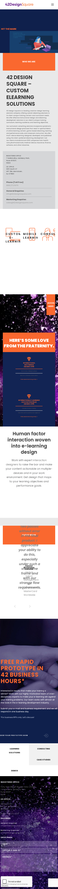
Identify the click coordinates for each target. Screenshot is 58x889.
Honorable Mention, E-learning (29, 408)
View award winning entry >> (29, 379)
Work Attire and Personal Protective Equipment (29, 412)
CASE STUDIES (43, 760)
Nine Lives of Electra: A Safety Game (29, 375)
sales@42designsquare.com (19, 202)
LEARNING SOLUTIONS (14, 751)
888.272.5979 (12, 185)
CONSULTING (43, 749)
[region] (29, 38)
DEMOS (14, 770)
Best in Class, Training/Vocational (29, 371)
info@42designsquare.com (18, 194)
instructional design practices (17, 129)
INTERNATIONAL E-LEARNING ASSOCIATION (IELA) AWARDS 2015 (29, 402)
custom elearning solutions (37, 113)
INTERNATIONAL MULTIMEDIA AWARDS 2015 (29, 365)
